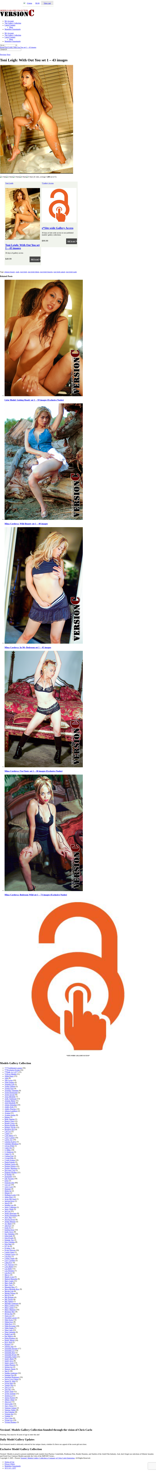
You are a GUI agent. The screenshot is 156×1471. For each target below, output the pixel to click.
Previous (3, 55)
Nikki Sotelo (9, 1328)
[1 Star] (3, 177)
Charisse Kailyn (10, 1142)
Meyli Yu (8, 1295)
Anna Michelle (10, 1097)
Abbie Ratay (9, 1076)
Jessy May (8, 1217)
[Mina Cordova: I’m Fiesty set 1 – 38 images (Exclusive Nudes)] (44, 767)
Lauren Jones (9, 1252)
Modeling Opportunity (13, 29)
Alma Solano (9, 1082)
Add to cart (35, 259)
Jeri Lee (7, 1211)
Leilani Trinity (10, 1258)
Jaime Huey (9, 1197)
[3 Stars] (16, 177)
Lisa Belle (8, 1269)
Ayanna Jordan (10, 1115)
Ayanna (7, 1113)
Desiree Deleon (10, 1166)
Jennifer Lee (9, 1205)
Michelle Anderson (11, 1303)
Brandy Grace (10, 1123)
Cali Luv (8, 1131)
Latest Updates (10, 25)
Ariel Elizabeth (10, 1103)
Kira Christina (10, 1242)
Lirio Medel (9, 1267)
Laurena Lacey (10, 1254)
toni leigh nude (71, 272)
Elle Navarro (9, 1179)
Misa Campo (9, 1308)
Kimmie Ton (9, 1240)
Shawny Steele (10, 1369)
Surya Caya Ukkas (11, 1379)
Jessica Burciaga (10, 1213)
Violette (7, 1416)
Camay (7, 1134)
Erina (6, 1181)
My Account (9, 21)
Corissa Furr (9, 1156)
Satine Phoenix (10, 1365)
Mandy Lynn (9, 1277)
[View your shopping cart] (24, 3)
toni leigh (23, 272)
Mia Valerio (9, 1301)
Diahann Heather (11, 1172)
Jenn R (7, 1203)
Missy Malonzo (10, 1310)
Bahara (7, 1117)
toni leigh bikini (33, 272)
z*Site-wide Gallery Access (57, 227)
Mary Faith (9, 1283)
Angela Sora (9, 1088)
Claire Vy (8, 1154)
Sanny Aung (9, 1363)
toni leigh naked (59, 272)
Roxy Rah (8, 1342)
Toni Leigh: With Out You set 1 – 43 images (20, 47)
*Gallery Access (48, 183)
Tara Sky (8, 1389)
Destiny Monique (11, 1168)
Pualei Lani (9, 1334)
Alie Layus (9, 1080)
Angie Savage (10, 1095)
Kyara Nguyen (10, 1250)
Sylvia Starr (9, 1383)
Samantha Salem (11, 1357)
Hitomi (7, 1193)
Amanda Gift (9, 1084)
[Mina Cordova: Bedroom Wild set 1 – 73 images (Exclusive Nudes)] (44, 890)
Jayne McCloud (10, 1199)
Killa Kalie (8, 1236)
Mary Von (8, 1285)
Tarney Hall (9, 1392)
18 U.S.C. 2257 (10, 1468)
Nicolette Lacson (11, 1318)
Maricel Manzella (11, 1279)
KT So (7, 1246)
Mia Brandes (9, 1297)
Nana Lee (8, 1316)
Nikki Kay (8, 1324)
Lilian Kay (8, 1263)
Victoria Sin (9, 1414)
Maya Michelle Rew (12, 1289)
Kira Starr (8, 1244)
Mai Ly (7, 1275)
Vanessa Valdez (10, 1410)
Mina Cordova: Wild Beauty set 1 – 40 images (26, 523)
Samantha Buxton (11, 1349)
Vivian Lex (9, 1420)
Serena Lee (9, 1367)
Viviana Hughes (10, 1422)
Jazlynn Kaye (9, 1201)
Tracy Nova (9, 1406)
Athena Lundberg (11, 1111)
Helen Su (8, 1191)
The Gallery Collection (13, 23)
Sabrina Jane (9, 1346)
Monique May (10, 1312)
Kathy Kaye (9, 1232)
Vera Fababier (10, 1412)
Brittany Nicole (10, 1127)
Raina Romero (10, 1338)
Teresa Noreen (10, 1398)
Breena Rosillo (10, 1125)
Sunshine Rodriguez (12, 1377)
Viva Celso (9, 1418)
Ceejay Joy (9, 1140)
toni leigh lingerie (46, 272)
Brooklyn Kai (10, 1129)
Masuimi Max (10, 1287)
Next (8, 55)
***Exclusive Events (12, 1070)
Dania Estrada (10, 1162)
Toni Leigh (9, 183)
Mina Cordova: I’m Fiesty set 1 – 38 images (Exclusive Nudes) (33, 771)
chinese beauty (9, 272)
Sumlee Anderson (11, 1373)
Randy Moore (10, 1340)
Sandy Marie (9, 1359)
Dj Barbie (8, 1174)
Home (2, 47)
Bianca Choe (9, 1121)
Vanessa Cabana (10, 1408)
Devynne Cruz (10, 1170)
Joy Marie (8, 1224)
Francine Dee (9, 1183)
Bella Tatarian (10, 1119)
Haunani (8, 1189)
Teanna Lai (9, 1396)
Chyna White (9, 1146)
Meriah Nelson (10, 1293)
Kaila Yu (8, 1228)
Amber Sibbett (10, 1086)
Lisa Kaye (8, 1273)
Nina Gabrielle (10, 1332)
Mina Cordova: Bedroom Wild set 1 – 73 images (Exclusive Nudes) (36, 895)
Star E (7, 1371)
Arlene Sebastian (11, 1105)
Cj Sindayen (9, 1152)
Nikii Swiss (9, 1320)
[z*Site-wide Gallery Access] (59, 221)
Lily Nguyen (9, 1265)
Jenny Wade (9, 1209)
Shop (11, 27)
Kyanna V (8, 1248)
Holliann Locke (10, 1195)
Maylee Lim (9, 1291)
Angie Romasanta (11, 1093)
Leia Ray (8, 1256)
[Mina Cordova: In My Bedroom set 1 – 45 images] (44, 643)
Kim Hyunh (9, 1238)
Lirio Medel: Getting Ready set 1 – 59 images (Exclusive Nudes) (34, 400)
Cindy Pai (8, 1148)
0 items (29, 3)
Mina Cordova (10, 1306)
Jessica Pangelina (11, 1215)
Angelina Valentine (11, 1091)
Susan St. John (10, 1381)
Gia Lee (7, 1185)
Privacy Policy (10, 1464)
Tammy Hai (9, 1385)
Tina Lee (8, 1402)
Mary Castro (9, 1281)
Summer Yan (9, 1375)
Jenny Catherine (10, 1207)
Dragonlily (8, 1177)
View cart (47, 3)
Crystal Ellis (9, 1158)
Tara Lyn (8, 1387)
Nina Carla (8, 1330)
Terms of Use (9, 1462)
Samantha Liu (10, 1351)
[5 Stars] (29, 177)
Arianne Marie (10, 1101)
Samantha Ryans (11, 1355)
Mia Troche (9, 1299)
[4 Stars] (23, 177)
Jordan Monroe (10, 1222)
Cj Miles (8, 1150)
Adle (6, 1078)
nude (17, 272)
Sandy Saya (9, 1361)
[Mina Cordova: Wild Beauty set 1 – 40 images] (44, 519)
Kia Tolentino (10, 1234)
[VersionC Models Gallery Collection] (17, 15)
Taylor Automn (10, 1394)
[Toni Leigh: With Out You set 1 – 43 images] (22, 238)
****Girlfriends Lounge (13, 1068)
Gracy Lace (9, 1187)
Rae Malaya (9, 1336)
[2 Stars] (9, 177)
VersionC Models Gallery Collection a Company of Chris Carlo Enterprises (47, 1458)
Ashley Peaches (10, 1109)
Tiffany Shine (9, 1400)
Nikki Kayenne (10, 1326)
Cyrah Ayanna (10, 1160)
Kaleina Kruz (9, 1230)
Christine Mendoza (11, 1144)
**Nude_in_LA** (11, 1072)
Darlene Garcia (10, 1164)
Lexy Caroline (10, 1260)
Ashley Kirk (9, 1107)
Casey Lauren (10, 1138)
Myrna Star (9, 1314)
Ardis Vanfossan (10, 1099)
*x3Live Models (10, 1074)
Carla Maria (9, 1136)
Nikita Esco (9, 1322)
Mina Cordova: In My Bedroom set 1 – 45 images (28, 647)
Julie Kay (8, 1226)
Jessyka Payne (10, 1220)
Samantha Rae (10, 1353)
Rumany (8, 1344)
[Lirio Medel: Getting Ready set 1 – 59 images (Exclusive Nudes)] (44, 396)
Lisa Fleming (9, 1271)
